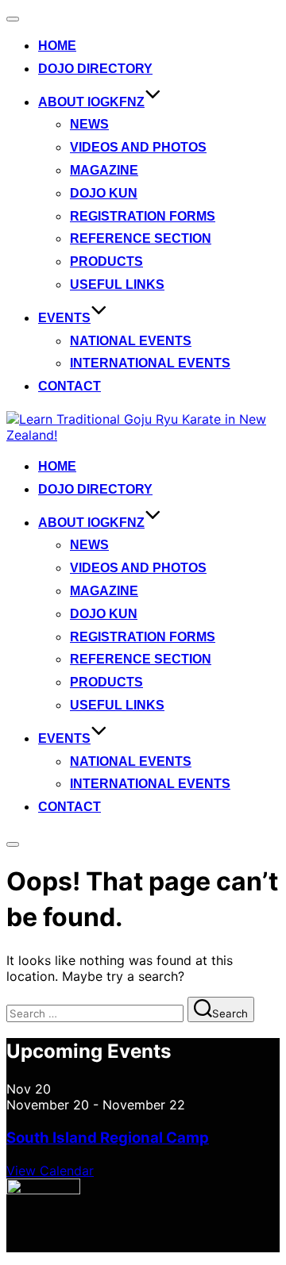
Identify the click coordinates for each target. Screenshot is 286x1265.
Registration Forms (142, 216)
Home (57, 45)
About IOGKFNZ (91, 102)
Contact (69, 386)
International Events (150, 363)
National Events (130, 341)
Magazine (104, 170)
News (89, 124)
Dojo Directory (95, 68)
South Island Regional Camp (107, 1138)
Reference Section (140, 238)
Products (106, 261)
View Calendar (50, 1170)
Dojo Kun (103, 193)
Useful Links (117, 284)
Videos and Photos (138, 147)
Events (64, 318)
